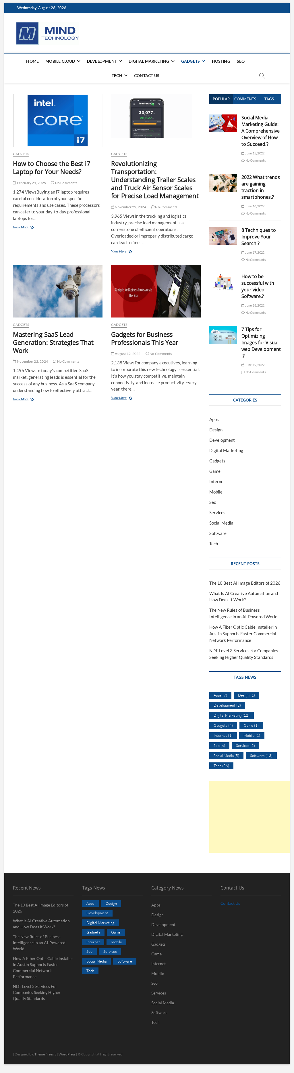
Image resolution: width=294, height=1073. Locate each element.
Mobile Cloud (60, 61)
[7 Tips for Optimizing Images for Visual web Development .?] (223, 329)
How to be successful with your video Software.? (257, 286)
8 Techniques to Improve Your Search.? (258, 236)
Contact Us (146, 75)
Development (102, 61)
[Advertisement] (251, 817)
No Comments (65, 183)
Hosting (221, 61)
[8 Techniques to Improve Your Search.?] (223, 230)
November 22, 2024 (32, 361)
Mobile (216, 491)
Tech (117, 75)
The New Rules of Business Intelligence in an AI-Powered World (39, 942)
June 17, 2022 (254, 252)
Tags (269, 99)
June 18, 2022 (254, 305)
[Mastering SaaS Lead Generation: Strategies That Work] (57, 291)
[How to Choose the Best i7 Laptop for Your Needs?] (57, 120)
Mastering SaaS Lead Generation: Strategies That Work (53, 342)
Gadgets (190, 61)
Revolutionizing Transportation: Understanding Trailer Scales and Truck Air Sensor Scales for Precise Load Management (155, 179)
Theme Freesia (45, 1054)
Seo (241, 61)
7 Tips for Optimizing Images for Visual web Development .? (261, 342)
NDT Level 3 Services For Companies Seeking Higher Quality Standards (37, 992)
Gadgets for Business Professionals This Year (144, 338)
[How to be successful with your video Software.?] (223, 276)
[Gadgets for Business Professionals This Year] (156, 291)
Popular (221, 99)
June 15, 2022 (254, 153)
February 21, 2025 (31, 183)
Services (217, 512)
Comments (245, 99)
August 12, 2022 (127, 353)
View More (25, 228)
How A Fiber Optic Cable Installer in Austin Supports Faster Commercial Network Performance (243, 633)
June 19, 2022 (254, 365)
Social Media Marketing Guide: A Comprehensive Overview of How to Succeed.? (260, 130)
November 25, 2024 (130, 207)
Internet (217, 481)
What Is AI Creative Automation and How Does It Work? (41, 923)
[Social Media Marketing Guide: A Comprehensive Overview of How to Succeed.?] (223, 117)
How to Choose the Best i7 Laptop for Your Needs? (51, 167)
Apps (214, 419)
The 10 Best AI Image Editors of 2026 (245, 583)
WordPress (67, 1054)
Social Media (221, 522)
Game (214, 471)
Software (218, 533)
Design (216, 429)
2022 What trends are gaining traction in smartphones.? (260, 187)
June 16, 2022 (254, 206)
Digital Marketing (149, 61)
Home (32, 61)
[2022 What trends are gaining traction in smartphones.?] (223, 177)
